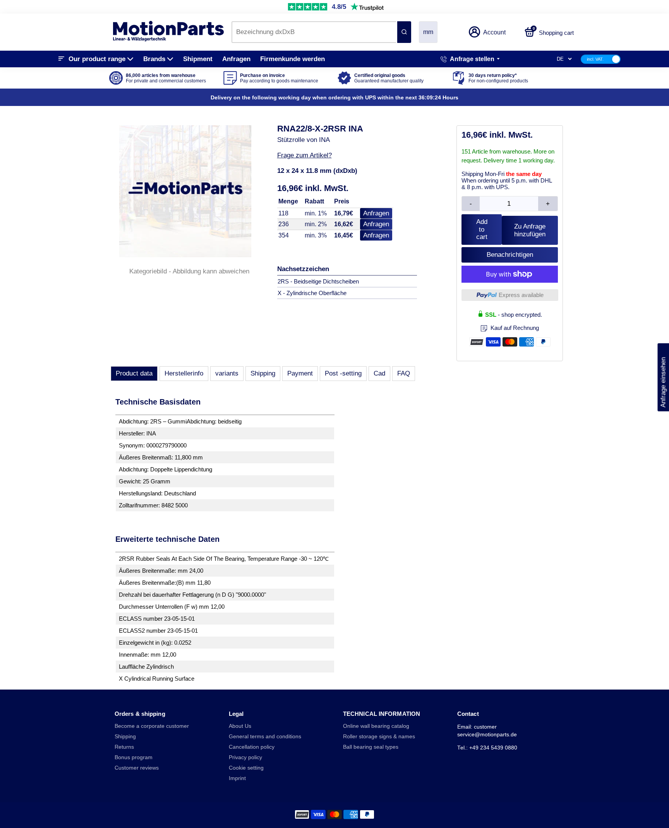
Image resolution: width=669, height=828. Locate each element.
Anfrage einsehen (663, 377)
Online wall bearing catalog (376, 726)
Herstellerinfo (184, 373)
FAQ (403, 373)
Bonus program (134, 757)
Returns (124, 747)
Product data (134, 373)
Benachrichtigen (510, 254)
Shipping (262, 373)
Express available (521, 295)
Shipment (198, 59)
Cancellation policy (251, 747)
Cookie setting (246, 768)
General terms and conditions (265, 736)
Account (494, 32)
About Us (240, 726)
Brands (154, 59)
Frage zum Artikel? (304, 155)
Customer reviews (137, 768)
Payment (300, 373)
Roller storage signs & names (379, 736)
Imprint (237, 778)
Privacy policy (245, 757)
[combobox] (314, 32)
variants (226, 373)
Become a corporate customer (152, 726)
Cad (379, 373)
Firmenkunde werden (292, 59)
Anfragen (236, 59)
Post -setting (343, 373)
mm (428, 32)
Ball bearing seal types (370, 747)
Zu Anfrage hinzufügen (529, 230)
